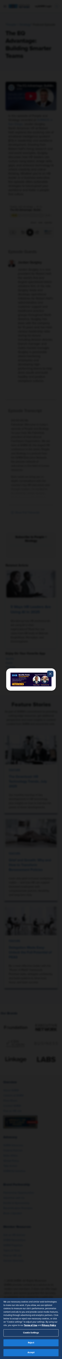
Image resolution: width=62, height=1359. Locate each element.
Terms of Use (30, 1325)
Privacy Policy (49, 1325)
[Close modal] (50, 674)
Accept (31, 1352)
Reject (31, 1343)
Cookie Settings (31, 1333)
